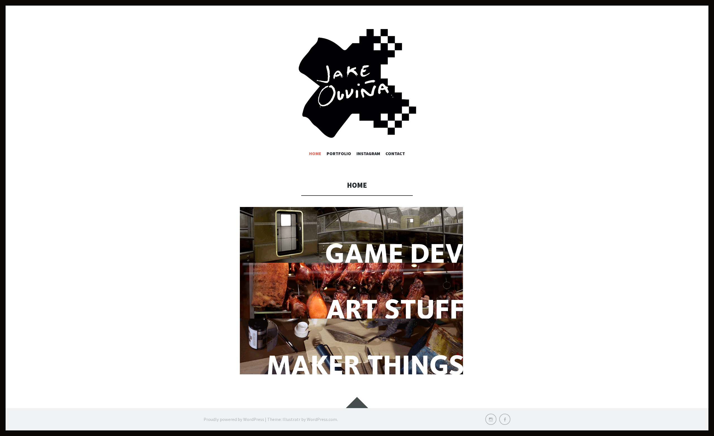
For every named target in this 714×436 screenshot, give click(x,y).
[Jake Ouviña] (357, 83)
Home (315, 153)
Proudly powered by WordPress (234, 419)
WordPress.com (322, 419)
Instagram (368, 153)
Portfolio (339, 153)
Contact (395, 153)
